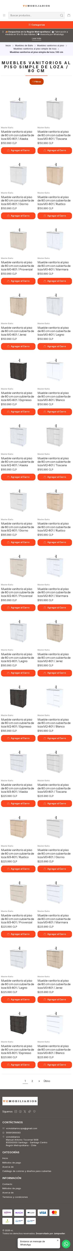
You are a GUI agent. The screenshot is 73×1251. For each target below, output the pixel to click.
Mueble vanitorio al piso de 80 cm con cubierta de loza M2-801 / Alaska (17, 462)
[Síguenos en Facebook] (20, 1111)
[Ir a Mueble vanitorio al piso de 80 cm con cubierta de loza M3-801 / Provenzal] (18, 891)
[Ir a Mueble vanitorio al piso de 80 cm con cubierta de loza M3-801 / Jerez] (55, 957)
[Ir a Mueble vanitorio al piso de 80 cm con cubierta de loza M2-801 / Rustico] (55, 499)
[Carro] (69, 15)
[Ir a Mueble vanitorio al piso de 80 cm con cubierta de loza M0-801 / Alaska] (18, 108)
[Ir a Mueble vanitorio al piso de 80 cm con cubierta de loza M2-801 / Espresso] (18, 695)
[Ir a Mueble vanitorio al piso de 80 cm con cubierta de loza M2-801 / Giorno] (18, 499)
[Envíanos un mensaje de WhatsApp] (66, 1244)
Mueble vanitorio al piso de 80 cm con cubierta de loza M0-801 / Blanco (54, 396)
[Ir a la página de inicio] (36, 5)
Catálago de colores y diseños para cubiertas (26, 1171)
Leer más (36, 38)
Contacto (7, 1184)
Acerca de (8, 1166)
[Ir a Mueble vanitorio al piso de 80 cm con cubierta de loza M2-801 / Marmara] (55, 565)
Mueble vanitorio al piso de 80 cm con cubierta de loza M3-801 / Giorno (54, 853)
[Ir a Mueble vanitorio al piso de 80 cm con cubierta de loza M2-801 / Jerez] (55, 630)
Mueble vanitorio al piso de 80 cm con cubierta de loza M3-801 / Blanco (54, 1049)
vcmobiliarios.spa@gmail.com (21, 1128)
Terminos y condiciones (15, 1197)
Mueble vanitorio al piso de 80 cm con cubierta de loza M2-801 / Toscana (54, 462)
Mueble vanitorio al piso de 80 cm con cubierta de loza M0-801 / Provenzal (17, 266)
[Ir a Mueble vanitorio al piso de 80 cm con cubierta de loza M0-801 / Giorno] (18, 173)
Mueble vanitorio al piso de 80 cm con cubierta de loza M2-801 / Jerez (54, 657)
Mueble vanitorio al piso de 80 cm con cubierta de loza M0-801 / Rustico (54, 200)
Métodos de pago (11, 1162)
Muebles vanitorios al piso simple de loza (35, 49)
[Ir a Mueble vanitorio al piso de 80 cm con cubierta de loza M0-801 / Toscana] (55, 108)
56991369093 (13, 1132)
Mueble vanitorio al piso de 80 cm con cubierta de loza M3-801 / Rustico (17, 853)
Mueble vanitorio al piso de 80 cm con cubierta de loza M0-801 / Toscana (54, 135)
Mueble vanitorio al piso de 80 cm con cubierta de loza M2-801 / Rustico (54, 527)
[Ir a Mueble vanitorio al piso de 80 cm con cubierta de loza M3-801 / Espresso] (18, 1022)
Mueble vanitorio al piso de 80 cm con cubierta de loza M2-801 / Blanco (54, 723)
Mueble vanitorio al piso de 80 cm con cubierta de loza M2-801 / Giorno (17, 527)
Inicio (8, 46)
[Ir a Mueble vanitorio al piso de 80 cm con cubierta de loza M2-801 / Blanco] (55, 695)
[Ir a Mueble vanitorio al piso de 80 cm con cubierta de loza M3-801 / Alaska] (18, 761)
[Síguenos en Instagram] (15, 1111)
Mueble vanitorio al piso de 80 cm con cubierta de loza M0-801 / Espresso (17, 396)
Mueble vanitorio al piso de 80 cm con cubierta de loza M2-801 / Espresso (17, 723)
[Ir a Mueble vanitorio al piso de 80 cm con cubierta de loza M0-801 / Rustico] (55, 173)
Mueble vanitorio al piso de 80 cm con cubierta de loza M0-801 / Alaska (17, 135)
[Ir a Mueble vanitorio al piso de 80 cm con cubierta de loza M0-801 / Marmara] (55, 238)
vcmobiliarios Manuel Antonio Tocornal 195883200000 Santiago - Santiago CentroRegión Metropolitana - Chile (26, 1140)
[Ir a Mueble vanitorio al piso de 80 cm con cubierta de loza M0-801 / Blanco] (55, 369)
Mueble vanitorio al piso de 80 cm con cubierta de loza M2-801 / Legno (17, 657)
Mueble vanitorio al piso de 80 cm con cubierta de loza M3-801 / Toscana (54, 788)
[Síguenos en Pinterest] (34, 1111)
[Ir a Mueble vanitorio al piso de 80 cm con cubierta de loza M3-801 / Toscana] (55, 761)
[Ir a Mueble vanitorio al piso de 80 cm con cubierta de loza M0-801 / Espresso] (18, 369)
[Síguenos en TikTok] (29, 1111)
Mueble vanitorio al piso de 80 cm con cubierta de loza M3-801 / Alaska (17, 788)
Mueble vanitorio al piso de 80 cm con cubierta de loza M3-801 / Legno (17, 984)
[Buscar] (62, 15)
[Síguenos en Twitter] (24, 1111)
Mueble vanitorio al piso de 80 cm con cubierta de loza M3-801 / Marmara (54, 919)
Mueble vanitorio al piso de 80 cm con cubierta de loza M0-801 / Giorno (17, 200)
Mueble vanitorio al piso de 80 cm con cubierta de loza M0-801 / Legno (54, 331)
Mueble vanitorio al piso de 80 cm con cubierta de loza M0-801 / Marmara (54, 266)
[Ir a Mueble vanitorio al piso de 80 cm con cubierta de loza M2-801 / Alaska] (18, 434)
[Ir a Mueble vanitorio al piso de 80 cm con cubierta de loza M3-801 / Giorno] (55, 826)
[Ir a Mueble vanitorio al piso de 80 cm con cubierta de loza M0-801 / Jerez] (18, 303)
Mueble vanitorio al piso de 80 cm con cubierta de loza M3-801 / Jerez (54, 984)
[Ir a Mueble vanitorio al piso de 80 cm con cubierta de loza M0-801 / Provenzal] (18, 238)
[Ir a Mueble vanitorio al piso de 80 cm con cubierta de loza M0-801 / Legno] (55, 303)
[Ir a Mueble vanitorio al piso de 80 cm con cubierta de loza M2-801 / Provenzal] (18, 565)
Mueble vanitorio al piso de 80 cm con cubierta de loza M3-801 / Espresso (17, 1049)
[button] (37, 81)
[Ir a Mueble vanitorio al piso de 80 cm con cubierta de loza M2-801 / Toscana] (55, 434)
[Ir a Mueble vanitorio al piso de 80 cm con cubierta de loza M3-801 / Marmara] (55, 891)
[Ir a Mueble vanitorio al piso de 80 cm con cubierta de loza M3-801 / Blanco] (55, 1022)
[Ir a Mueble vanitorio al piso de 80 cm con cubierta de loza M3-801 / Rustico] (18, 826)
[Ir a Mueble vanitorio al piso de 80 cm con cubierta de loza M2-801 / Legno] (18, 630)
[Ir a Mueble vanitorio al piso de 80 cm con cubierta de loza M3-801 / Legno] (18, 957)
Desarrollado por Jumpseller (50, 1233)
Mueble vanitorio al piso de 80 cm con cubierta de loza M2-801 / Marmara (54, 592)
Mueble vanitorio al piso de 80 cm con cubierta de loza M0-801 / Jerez (17, 331)
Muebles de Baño (24, 46)
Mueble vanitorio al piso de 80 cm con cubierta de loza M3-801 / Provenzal (17, 919)
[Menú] (4, 15)
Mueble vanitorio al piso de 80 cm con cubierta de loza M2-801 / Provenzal (17, 592)
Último (47, 1081)
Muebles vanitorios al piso (50, 46)
